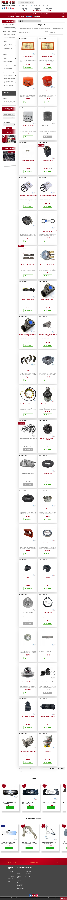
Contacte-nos (10, 878)
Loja (17, 882)
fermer (63, 898)
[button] (10, 14)
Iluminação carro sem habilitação (9, 65)
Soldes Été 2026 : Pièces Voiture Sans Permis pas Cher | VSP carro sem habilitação (9, 103)
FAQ (17, 890)
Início (9, 881)
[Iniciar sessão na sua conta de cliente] (63, 14)
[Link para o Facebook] (30, 895)
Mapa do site (10, 879)
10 (53, 768)
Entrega (9, 873)
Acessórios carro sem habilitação (9, 78)
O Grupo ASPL (11, 871)
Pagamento (19, 880)
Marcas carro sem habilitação (8, 89)
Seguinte (61, 769)
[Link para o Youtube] (33, 895)
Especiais (33, 779)
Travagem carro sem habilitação (9, 34)
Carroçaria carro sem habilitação (9, 37)
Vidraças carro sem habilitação (8, 72)
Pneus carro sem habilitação (8, 75)
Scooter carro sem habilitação (8, 24)
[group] (9, 139)
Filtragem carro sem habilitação (9, 31)
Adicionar (10, 808)
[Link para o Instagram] (36, 895)
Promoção (10, 874)
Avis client (28, 876)
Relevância (56, 33)
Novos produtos (33, 819)
